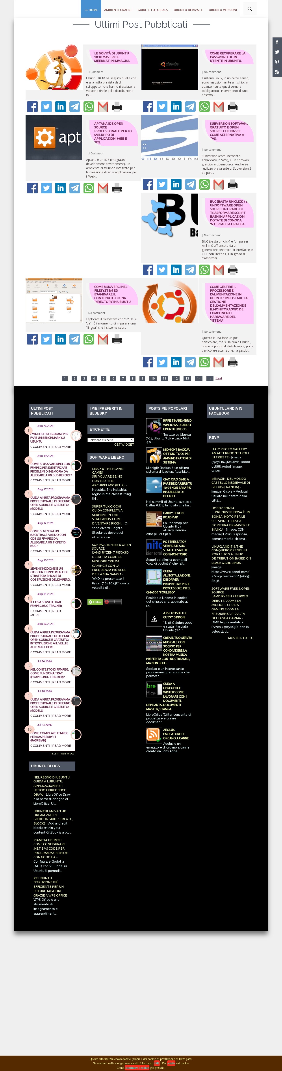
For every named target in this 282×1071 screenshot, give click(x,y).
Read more (61, 446)
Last (218, 378)
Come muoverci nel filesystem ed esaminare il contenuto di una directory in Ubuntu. (112, 294)
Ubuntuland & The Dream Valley (49, 813)
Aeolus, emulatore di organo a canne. (176, 734)
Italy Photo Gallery (229, 449)
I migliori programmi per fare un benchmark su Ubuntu (49, 437)
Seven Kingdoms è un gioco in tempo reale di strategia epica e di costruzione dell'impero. (50, 574)
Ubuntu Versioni (223, 10)
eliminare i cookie (137, 1067)
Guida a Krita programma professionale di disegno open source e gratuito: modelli (50, 503)
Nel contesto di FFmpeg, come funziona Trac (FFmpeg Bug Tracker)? (49, 673)
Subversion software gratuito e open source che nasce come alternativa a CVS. (229, 131)
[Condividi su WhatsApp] (88, 111)
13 (187, 378)
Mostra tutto (241, 638)
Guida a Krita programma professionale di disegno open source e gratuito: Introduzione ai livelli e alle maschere (50, 639)
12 (176, 378)
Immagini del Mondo (229, 478)
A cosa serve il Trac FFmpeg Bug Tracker (46, 604)
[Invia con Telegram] (74, 111)
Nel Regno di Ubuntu (51, 777)
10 (153, 378)
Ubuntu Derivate (188, 10)
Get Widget (124, 444)
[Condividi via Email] (103, 111)
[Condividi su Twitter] (46, 111)
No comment (212, 72)
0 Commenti (40, 446)
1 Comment (95, 72)
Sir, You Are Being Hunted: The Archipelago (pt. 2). (109, 480)
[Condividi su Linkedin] (60, 111)
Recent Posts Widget (63, 753)
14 (198, 378)
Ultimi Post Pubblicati (141, 24)
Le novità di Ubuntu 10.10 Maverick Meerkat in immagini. (112, 57)
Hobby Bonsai (223, 508)
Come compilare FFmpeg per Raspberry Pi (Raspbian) (49, 736)
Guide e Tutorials (153, 10)
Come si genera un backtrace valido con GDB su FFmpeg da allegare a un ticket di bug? (48, 538)
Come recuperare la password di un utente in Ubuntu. (227, 57)
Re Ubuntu (42, 878)
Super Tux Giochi (106, 506)
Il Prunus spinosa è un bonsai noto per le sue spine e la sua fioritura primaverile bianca (231, 520)
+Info (171, 1063)
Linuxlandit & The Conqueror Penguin (229, 548)
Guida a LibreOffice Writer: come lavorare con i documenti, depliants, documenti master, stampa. (166, 696)
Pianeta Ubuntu (47, 840)
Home (93, 10)
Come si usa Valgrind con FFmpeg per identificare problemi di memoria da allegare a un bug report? (51, 469)
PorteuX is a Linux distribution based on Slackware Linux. (231, 558)
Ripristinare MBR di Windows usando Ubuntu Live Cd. (177, 425)
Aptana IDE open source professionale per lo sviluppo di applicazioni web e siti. (113, 133)
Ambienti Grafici (118, 10)
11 (164, 378)
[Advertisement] (132, 997)
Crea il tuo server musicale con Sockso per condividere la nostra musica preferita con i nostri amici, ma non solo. (169, 650)
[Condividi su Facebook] (32, 111)
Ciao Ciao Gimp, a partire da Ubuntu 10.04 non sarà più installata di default (177, 488)
